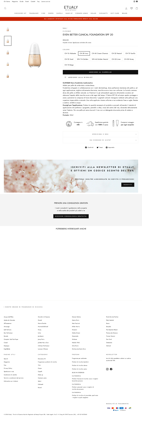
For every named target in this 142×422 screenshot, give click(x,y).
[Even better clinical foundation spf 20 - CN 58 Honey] (30, 295)
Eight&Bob (7, 349)
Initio (39, 333)
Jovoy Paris (41, 339)
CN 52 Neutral (117, 53)
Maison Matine (76, 317)
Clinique (67, 31)
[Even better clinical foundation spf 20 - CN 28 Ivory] (9, 295)
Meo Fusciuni (76, 323)
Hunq (39, 330)
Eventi (27, 1)
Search (6, 359)
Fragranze (34, 13)
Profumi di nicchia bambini (80, 362)
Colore (66, 49)
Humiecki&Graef (43, 326)
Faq (38, 1)
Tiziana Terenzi (110, 336)
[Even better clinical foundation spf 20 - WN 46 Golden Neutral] (25, 295)
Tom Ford (109, 339)
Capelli (60, 13)
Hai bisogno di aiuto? (100, 140)
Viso (43, 13)
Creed (6, 343)
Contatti (33, 1)
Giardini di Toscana (44, 317)
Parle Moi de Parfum (112, 317)
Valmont (108, 346)
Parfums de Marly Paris (79, 349)
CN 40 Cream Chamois (100, 53)
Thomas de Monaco (112, 333)
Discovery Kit (20, 13)
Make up (69, 13)
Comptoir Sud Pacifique (11, 339)
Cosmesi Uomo (81, 13)
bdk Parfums (7, 330)
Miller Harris (76, 326)
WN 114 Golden (82, 59)
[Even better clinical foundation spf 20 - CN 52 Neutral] (15, 295)
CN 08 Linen (116, 59)
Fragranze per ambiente (79, 358)
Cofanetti (103, 13)
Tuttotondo (109, 343)
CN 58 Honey (129, 59)
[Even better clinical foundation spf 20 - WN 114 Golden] (22, 295)
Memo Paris (75, 320)
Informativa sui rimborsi (11, 381)
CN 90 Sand (69, 59)
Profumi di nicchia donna (79, 365)
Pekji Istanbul (110, 320)
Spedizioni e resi (100, 134)
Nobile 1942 (76, 343)
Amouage (7, 326)
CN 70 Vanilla (130, 53)
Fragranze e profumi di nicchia (47, 362)
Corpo (51, 13)
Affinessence (7, 323)
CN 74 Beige (69, 65)
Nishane (74, 339)
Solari (93, 13)
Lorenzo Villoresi (43, 349)
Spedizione (76, 42)
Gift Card (115, 13)
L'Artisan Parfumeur (43, 346)
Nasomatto (75, 336)
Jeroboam (41, 336)
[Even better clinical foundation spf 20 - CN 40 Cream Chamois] (12, 295)
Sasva (107, 323)
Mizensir (74, 330)
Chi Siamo (7, 1)
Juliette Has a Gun (43, 343)
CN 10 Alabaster (70, 53)
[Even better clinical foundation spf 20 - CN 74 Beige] (33, 295)
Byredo (6, 336)
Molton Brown (76, 333)
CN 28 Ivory (84, 53)
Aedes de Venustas (9, 320)
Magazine (15, 1)
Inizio (64, 28)
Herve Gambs (42, 323)
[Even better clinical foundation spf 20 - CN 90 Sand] (20, 295)
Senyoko (108, 326)
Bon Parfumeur (8, 333)
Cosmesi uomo (42, 378)
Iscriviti (127, 185)
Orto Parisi (75, 346)
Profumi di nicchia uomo (79, 369)
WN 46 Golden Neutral (100, 59)
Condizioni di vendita (10, 375)
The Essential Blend (111, 330)
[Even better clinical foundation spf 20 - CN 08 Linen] (28, 295)
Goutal (40, 320)
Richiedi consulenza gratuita (71, 216)
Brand (124, 13)
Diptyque (6, 346)
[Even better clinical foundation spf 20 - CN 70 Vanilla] (17, 295)
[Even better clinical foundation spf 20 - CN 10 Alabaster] (7, 295)
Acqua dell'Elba (8, 317)
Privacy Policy (8, 368)
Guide (21, 1)
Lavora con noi (45, 1)
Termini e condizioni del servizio (13, 378)
